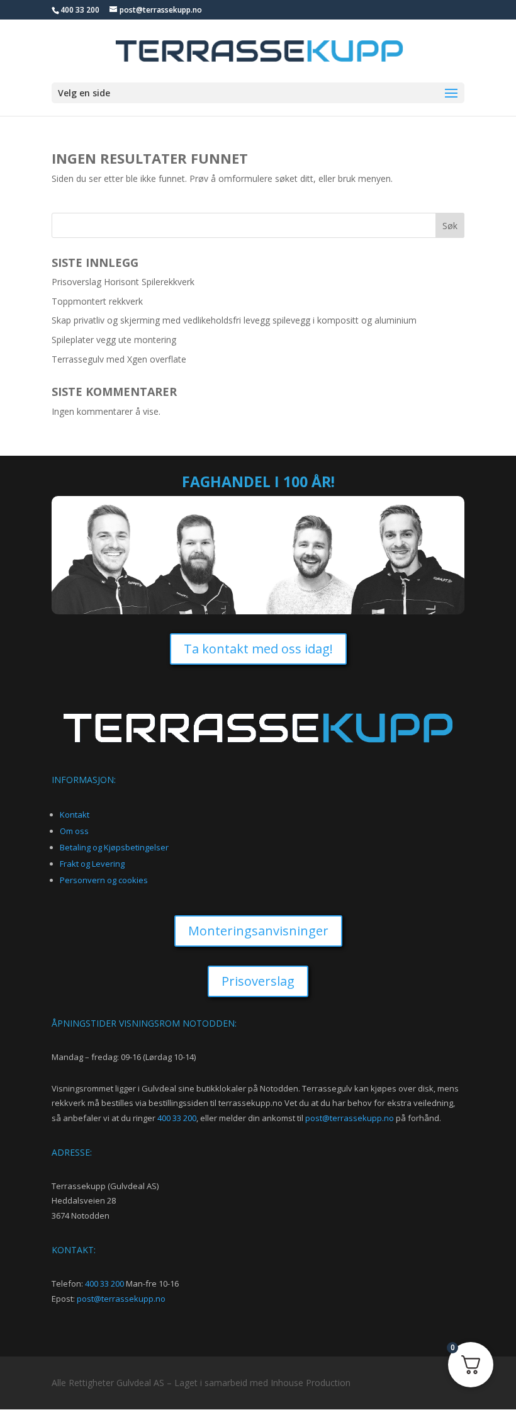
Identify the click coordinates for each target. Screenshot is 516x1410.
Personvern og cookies (104, 880)
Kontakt (74, 814)
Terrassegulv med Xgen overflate (119, 359)
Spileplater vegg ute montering (114, 340)
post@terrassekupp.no (349, 1118)
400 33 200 (176, 1118)
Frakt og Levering (92, 863)
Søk (449, 226)
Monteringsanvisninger (258, 930)
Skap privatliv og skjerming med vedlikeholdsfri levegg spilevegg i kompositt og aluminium (234, 320)
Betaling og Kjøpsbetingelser (114, 847)
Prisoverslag (258, 981)
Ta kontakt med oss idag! (258, 648)
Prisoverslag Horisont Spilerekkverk (123, 282)
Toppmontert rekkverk (97, 301)
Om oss (74, 831)
